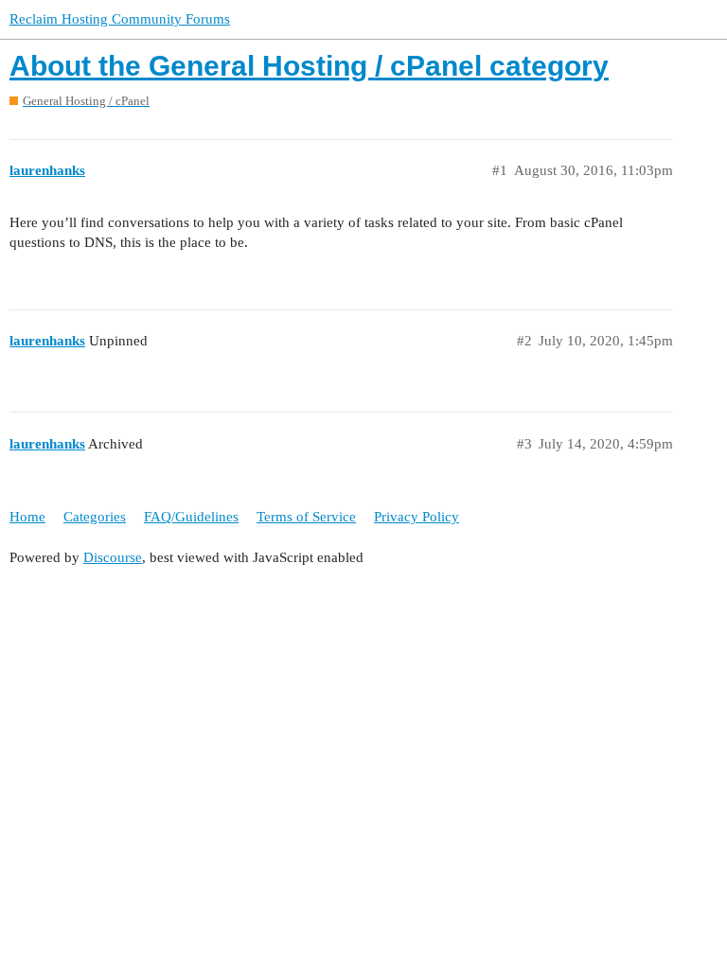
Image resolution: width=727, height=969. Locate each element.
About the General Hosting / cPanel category (309, 65)
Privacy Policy (416, 516)
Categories (94, 516)
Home (27, 516)
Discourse (112, 557)
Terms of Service (306, 516)
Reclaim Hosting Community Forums (119, 18)
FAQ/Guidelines (191, 516)
